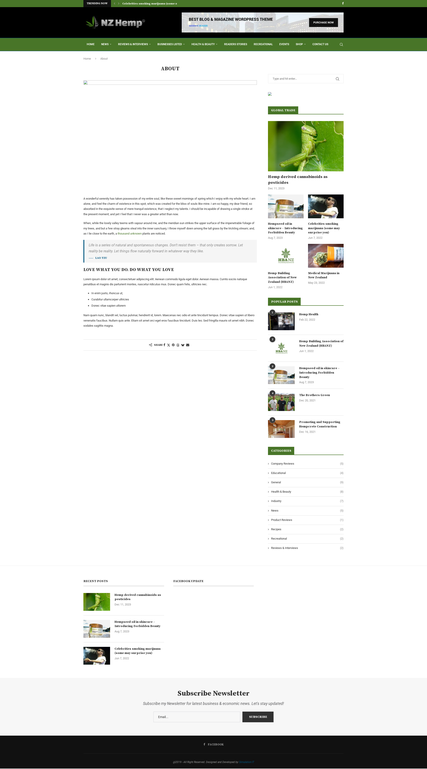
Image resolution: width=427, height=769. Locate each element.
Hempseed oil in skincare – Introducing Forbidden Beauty (285, 228)
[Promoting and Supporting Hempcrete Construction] (281, 429)
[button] (114, 3)
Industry (307, 501)
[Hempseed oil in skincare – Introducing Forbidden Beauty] (286, 206)
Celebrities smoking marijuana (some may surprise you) (161, 3)
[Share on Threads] (177, 345)
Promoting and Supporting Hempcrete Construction (319, 424)
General (307, 482)
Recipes (307, 529)
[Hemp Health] (281, 321)
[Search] (341, 44)
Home (91, 44)
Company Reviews (307, 463)
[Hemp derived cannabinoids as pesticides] (306, 146)
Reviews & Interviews (133, 44)
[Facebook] (343, 3)
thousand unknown (130, 233)
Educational (307, 473)
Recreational (263, 44)
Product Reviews (307, 520)
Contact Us (320, 44)
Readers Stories (235, 44)
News (105, 44)
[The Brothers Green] (281, 402)
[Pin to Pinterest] (173, 345)
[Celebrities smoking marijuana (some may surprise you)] (326, 206)
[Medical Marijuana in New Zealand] (326, 256)
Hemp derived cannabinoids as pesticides (298, 179)
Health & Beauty (203, 44)
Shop (299, 44)
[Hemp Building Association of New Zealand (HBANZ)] (286, 256)
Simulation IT (246, 762)
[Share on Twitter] (168, 345)
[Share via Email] (187, 345)
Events (284, 44)
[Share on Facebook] (164, 345)
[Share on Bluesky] (182, 345)
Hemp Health (308, 314)
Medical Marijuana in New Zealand (323, 275)
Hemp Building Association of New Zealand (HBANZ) (282, 277)
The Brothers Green (314, 395)
